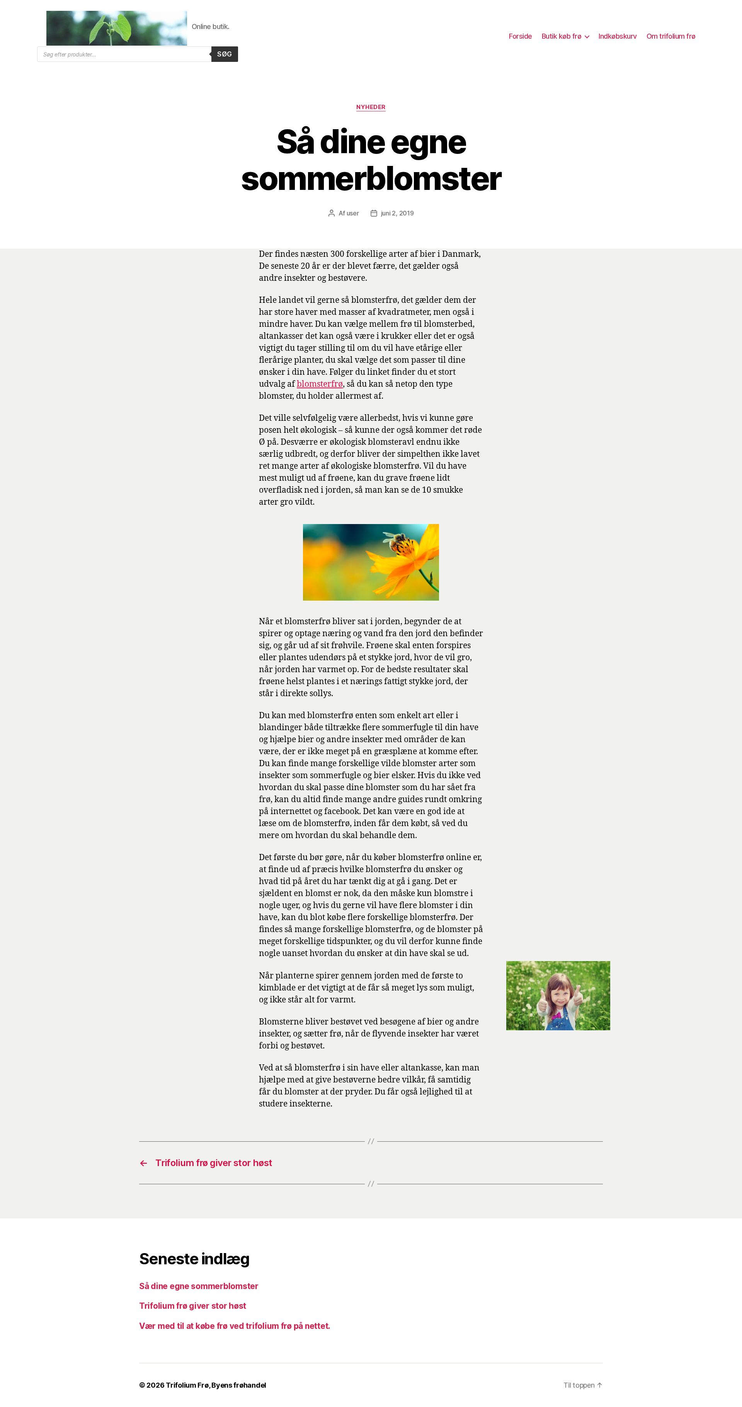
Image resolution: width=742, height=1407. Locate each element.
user (353, 213)
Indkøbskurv (618, 36)
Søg (224, 54)
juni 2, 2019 (397, 213)
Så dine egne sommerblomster (199, 1286)
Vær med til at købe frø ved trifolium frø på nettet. (234, 1326)
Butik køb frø (562, 36)
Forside (520, 36)
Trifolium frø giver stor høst (192, 1306)
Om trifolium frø (671, 36)
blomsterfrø (320, 384)
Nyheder (371, 107)
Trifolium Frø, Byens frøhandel (216, 1385)
